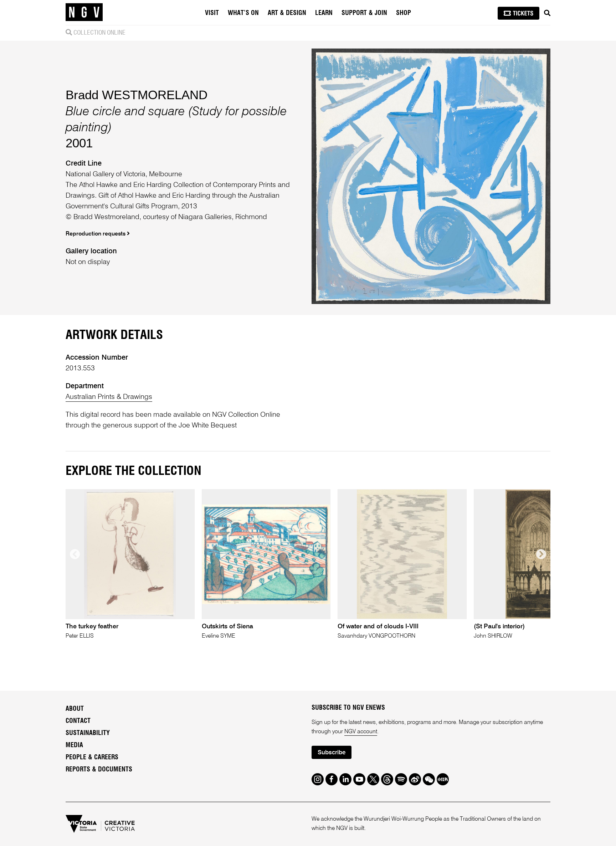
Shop (403, 13)
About (75, 709)
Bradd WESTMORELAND (136, 95)
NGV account (360, 732)
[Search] (547, 13)
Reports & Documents (99, 769)
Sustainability (88, 733)
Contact (78, 721)
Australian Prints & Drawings (109, 397)
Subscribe (331, 753)
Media (74, 745)
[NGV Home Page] (84, 12)
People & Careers (92, 757)
